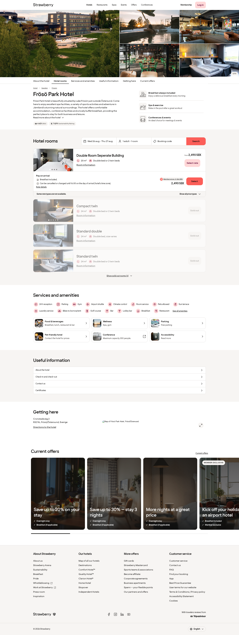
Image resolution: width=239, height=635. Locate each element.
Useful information (109, 81)
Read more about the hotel (47, 117)
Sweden (44, 88)
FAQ (171, 569)
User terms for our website (182, 587)
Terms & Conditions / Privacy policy (187, 591)
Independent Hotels (89, 591)
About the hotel (41, 81)
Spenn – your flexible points (138, 587)
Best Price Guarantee (180, 583)
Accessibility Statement (181, 596)
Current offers (147, 81)
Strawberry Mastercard (136, 565)
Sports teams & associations (138, 569)
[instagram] (115, 614)
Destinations (85, 565)
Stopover (83, 587)
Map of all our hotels (89, 560)
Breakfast (38, 574)
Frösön (54, 88)
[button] (53, 160)
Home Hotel (85, 583)
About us (38, 560)
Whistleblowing (41, 583)
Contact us (175, 565)
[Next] (69, 160)
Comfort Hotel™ (87, 569)
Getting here (129, 81)
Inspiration (38, 596)
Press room (39, 591)
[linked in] (122, 614)
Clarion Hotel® (86, 578)
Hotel (35, 88)
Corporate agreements (136, 578)
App (171, 578)
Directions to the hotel (44, 427)
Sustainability (40, 569)
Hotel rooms (60, 81)
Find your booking (178, 574)
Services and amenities (83, 81)
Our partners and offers (136, 591)
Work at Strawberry (43, 587)
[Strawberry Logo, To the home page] (43, 5)
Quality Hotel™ (86, 574)
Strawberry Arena (42, 565)
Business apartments (135, 583)
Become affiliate (132, 574)
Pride (36, 578)
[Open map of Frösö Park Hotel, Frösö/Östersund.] (201, 425)
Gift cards (129, 560)
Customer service (178, 560)
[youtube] (128, 614)
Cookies (173, 600)
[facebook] (109, 614)
